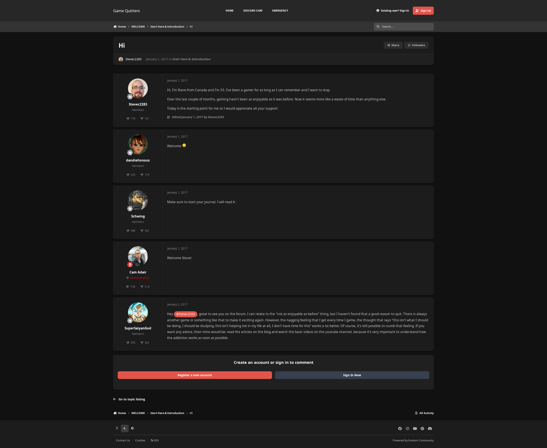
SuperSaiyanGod (138, 328)
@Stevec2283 (185, 314)
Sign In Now (352, 375)
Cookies (140, 440)
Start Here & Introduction (191, 59)
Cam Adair (138, 272)
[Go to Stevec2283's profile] (121, 59)
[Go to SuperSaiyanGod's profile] (138, 312)
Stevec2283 (133, 59)
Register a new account (195, 375)
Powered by (413, 440)
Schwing (138, 216)
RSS (156, 440)
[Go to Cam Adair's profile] (138, 256)
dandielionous (138, 160)
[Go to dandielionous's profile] (138, 144)
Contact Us (123, 440)
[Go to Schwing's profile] (138, 200)
